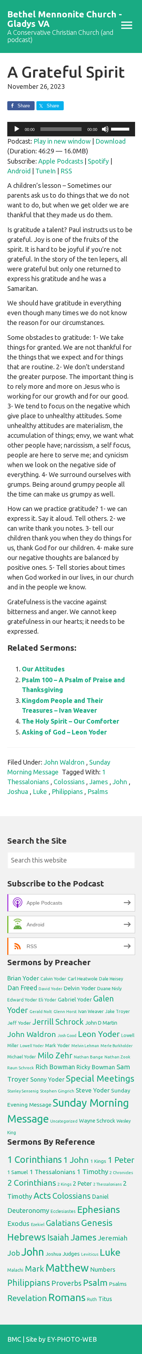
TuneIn (45, 170)
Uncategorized (64, 1121)
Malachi (15, 1270)
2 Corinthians (31, 1182)
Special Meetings (100, 1078)
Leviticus (89, 1254)
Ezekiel (37, 1224)
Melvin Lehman (85, 1046)
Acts (42, 1195)
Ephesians (98, 1209)
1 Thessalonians (52, 1171)
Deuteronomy (28, 1210)
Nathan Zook (117, 1056)
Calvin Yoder (53, 978)
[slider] (121, 128)
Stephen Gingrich (57, 1090)
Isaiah (58, 1237)
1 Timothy (92, 1172)
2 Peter (82, 1183)
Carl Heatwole (83, 978)
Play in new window (62, 141)
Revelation (27, 1297)
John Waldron (64, 762)
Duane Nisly (109, 988)
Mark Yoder (57, 1045)
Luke (40, 791)
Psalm (95, 1282)
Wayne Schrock (97, 1121)
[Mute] (105, 129)
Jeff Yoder (19, 1023)
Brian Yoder (23, 978)
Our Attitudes (43, 668)
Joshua (17, 791)
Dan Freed (22, 987)
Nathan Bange (88, 1056)
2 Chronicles (121, 1172)
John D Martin (101, 1023)
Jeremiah (112, 1238)
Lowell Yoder (32, 1046)
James (98, 781)
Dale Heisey (111, 978)
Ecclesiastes (63, 1211)
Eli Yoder (47, 999)
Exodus (18, 1223)
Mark (34, 1268)
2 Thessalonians (107, 1184)
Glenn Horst (65, 1011)
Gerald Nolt (40, 1011)
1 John (76, 1159)
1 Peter (121, 1159)
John (120, 781)
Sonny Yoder (47, 1079)
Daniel (100, 1196)
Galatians (63, 1223)
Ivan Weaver (91, 1011)
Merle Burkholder (116, 1046)
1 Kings (98, 1161)
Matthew (67, 1268)
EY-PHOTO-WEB (72, 1339)
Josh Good (67, 1035)
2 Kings (64, 1184)
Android (19, 170)
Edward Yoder (22, 999)
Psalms (97, 791)
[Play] (16, 129)
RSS (66, 170)
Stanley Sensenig (23, 1091)
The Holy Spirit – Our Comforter (70, 721)
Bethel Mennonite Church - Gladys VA (64, 19)
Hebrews (26, 1236)
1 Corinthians (34, 1159)
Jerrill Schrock (58, 1021)
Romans (67, 1297)
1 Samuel (17, 1172)
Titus (105, 1299)
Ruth (92, 1299)
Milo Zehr (55, 1055)
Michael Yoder (21, 1056)
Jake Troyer (117, 1011)
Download (110, 141)
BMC (14, 1339)
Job (13, 1253)
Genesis (97, 1223)
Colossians (69, 781)
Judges (71, 1254)
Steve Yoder (93, 1090)
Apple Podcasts (60, 161)
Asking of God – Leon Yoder (64, 732)
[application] (71, 129)
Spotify (98, 161)
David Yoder (50, 988)
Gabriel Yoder (75, 999)
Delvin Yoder (80, 988)
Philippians (67, 791)
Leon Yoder (99, 1033)
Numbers (102, 1269)
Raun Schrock (20, 1067)
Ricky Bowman (95, 1067)
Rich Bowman (55, 1066)
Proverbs (66, 1283)
